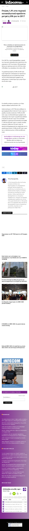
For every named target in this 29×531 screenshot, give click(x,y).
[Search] (27, 2)
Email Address (6, 397)
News (4, 22)
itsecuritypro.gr (8, 448)
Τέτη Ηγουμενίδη (15, 21)
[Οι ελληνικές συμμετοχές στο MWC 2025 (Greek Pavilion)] (14, 292)
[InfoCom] (14, 2)
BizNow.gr (6, 414)
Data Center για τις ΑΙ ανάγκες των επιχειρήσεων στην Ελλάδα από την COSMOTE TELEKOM (14, 258)
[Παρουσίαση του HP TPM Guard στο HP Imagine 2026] (14, 224)
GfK (3, 167)
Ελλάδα (8, 22)
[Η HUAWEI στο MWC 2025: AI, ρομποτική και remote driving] (14, 314)
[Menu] (2, 2)
